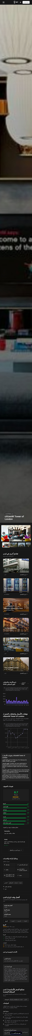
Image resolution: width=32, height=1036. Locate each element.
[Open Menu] (3, 2)
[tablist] (13, 882)
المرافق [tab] (11, 882)
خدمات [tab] (16, 882)
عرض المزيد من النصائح (15, 850)
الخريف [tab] (19, 921)
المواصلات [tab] (6, 999)
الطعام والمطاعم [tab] (13, 999)
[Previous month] (20, 683)
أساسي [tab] (6, 882)
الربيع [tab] (6, 921)
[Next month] (28, 683)
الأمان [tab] (25, 999)
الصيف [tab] (12, 921)
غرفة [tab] (20, 882)
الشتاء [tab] (25, 921)
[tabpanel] (16, 887)
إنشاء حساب (26, 2)
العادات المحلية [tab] (19, 999)
